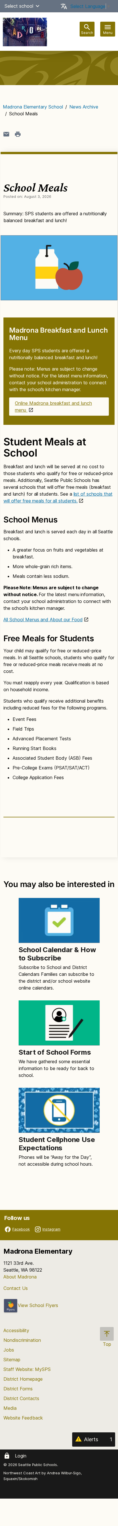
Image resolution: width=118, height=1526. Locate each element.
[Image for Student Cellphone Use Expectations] (59, 1110)
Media (10, 1408)
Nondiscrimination (22, 1340)
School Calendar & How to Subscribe (57, 954)
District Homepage (23, 1379)
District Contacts (21, 1398)
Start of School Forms (55, 1052)
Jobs (8, 1350)
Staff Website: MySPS (27, 1369)
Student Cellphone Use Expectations (57, 1143)
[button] (37, 6)
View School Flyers (38, 1305)
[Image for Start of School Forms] (59, 1023)
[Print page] (17, 134)
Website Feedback (23, 1418)
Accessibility (16, 1330)
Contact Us (15, 1288)
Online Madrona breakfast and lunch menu (53, 406)
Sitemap (11, 1359)
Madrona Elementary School (33, 107)
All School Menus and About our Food (43, 619)
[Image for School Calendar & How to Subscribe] (59, 920)
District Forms (18, 1389)
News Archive (83, 107)
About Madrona (20, 1277)
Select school (19, 6)
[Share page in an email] (6, 134)
